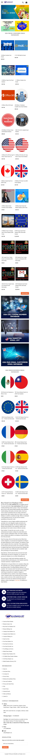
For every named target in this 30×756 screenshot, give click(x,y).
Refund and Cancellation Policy (9, 678)
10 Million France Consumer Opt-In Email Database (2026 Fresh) (7, 232)
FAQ (4, 686)
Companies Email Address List (9, 634)
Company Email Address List (9, 631)
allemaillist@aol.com (7, 732)
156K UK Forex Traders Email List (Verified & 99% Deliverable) (8, 285)
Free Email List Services (8, 643)
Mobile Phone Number (7, 651)
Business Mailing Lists (7, 629)
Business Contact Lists (7, 624)
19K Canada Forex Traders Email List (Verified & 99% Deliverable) (7, 259)
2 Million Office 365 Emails (7, 105)
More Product (25, 293)
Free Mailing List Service (8, 648)
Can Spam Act (6, 673)
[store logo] (8, 2)
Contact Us (5, 696)
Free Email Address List (8, 641)
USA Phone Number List (8, 658)
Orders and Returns (7, 693)
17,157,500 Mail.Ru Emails (20, 55)
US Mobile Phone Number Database (10, 656)
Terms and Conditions (7, 681)
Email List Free (6, 638)
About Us (5, 669)
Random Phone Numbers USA (9, 653)
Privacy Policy (6, 676)
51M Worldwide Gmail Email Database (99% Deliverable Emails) (21, 285)
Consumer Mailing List (7, 636)
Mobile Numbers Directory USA (9, 661)
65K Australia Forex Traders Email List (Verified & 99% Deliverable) (21, 259)
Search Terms (6, 688)
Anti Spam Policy (6, 671)
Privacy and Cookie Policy (8, 683)
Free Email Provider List (8, 646)
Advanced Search (6, 691)
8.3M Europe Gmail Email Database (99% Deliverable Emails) (20, 232)
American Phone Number (8, 621)
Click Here (17, 580)
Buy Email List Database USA (9, 626)
